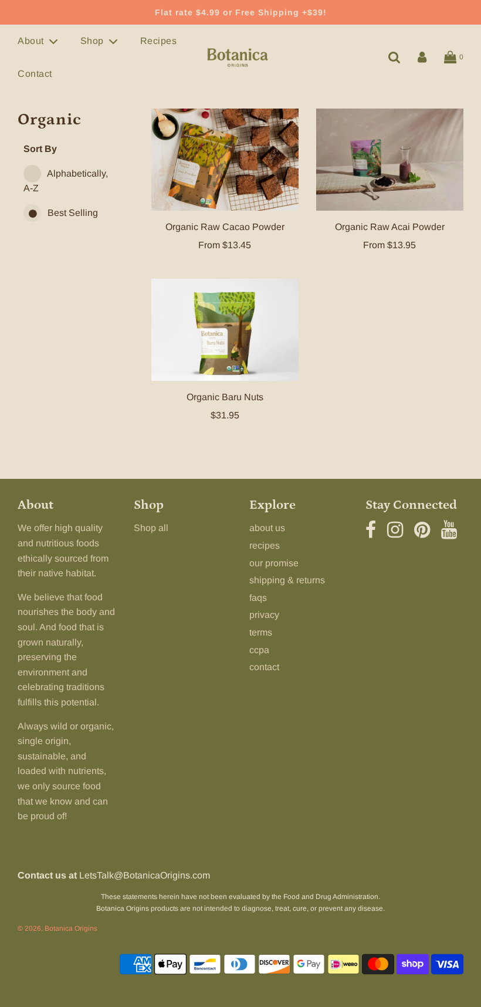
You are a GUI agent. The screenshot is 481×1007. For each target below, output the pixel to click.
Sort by (40, 149)
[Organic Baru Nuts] (225, 330)
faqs (258, 598)
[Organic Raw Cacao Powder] (225, 160)
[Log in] (422, 57)
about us (267, 528)
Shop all (151, 528)
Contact (35, 74)
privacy (264, 615)
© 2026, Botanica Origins (57, 928)
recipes (264, 545)
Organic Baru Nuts (225, 397)
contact (264, 667)
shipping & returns (287, 580)
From (224, 245)
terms (260, 632)
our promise (274, 563)
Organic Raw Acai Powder (390, 227)
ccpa (259, 650)
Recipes (158, 41)
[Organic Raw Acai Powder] (389, 160)
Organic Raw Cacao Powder (224, 227)
